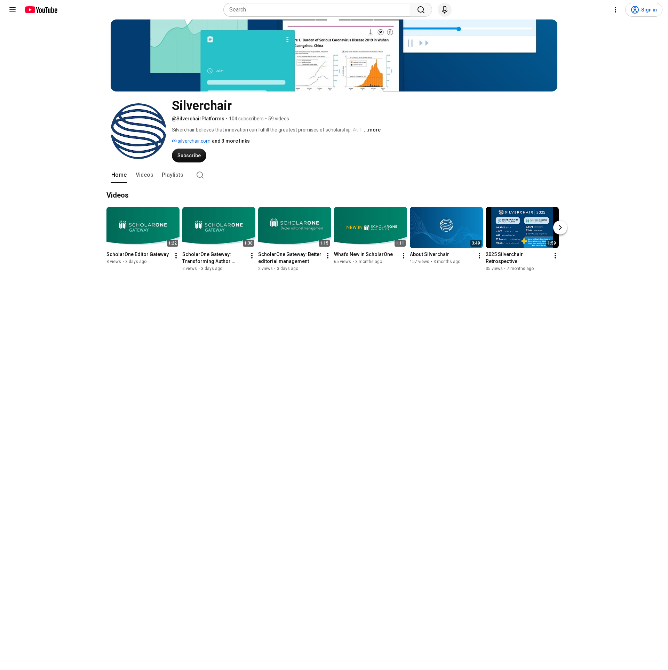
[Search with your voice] (445, 10)
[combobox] (318, 10)
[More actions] (176, 256)
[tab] (119, 175)
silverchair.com (193, 141)
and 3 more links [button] (231, 141)
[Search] (421, 10)
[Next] (560, 227)
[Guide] (12, 10)
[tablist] (334, 175)
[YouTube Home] (40, 9)
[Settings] (615, 10)
